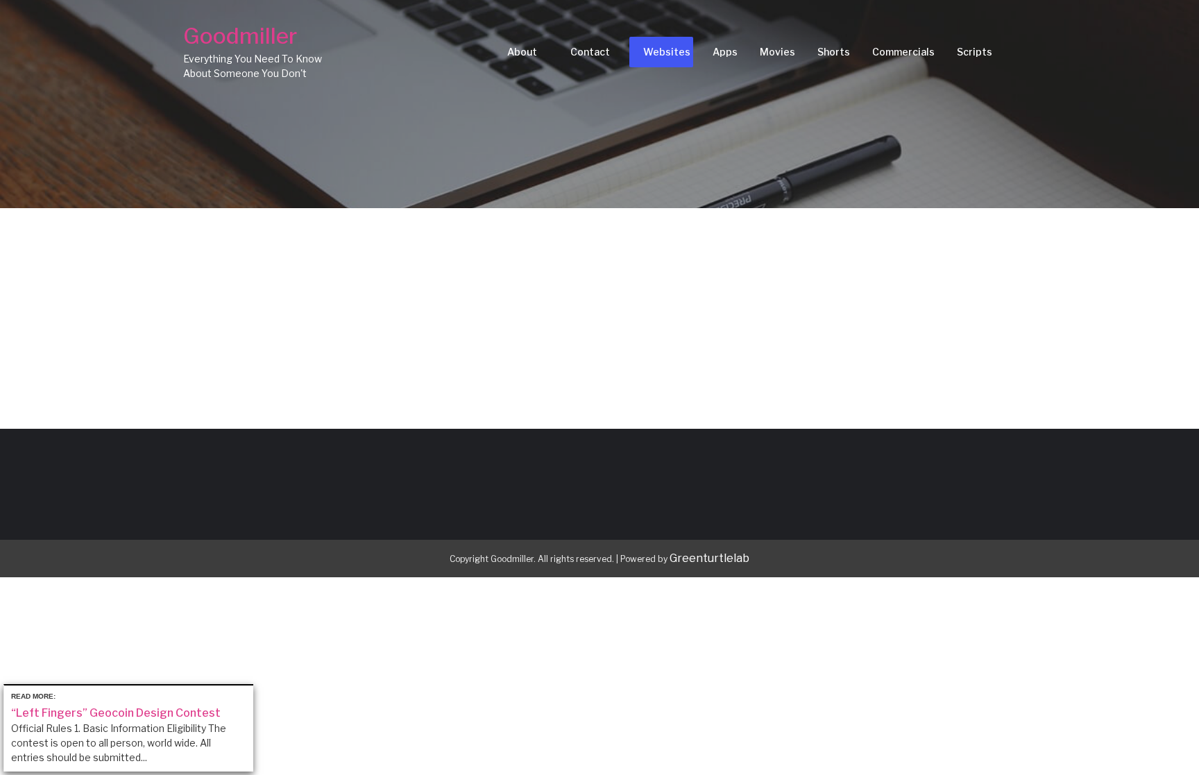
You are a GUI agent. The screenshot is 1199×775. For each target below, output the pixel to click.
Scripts (974, 52)
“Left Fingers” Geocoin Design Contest (116, 712)
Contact (590, 52)
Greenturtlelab (709, 558)
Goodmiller (240, 35)
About (522, 52)
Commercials (903, 52)
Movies (777, 52)
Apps (725, 52)
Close (245, 693)
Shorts (833, 52)
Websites (666, 52)
